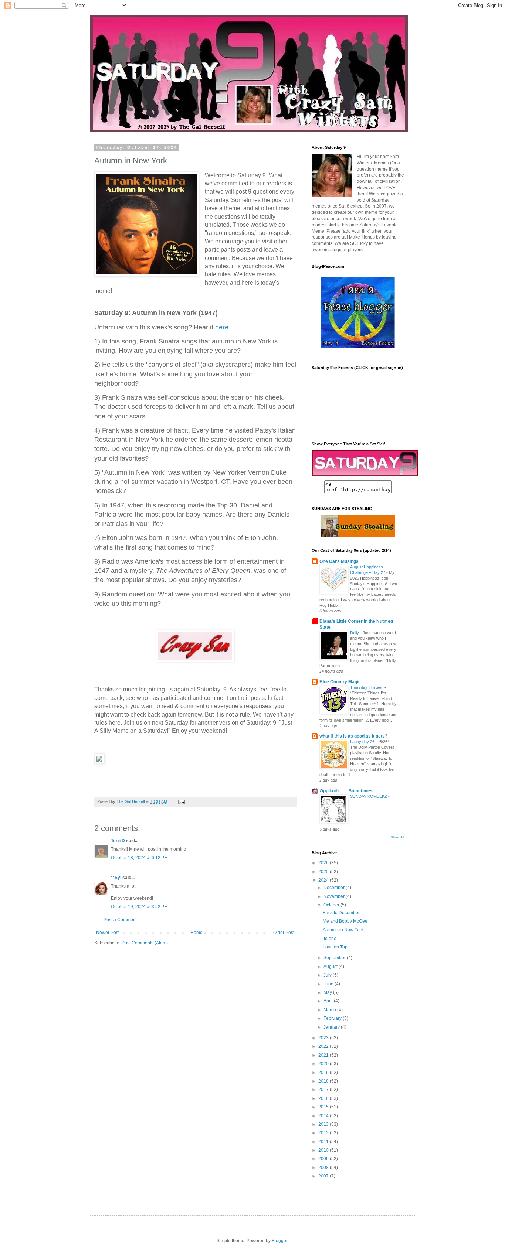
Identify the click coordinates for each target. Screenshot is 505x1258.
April (328, 1001)
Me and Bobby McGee (345, 921)
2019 (324, 1072)
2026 (324, 862)
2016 (324, 1098)
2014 (324, 1115)
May (328, 992)
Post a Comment (120, 919)
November (334, 896)
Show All (397, 837)
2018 (324, 1081)
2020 (324, 1063)
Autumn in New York (343, 929)
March (330, 1009)
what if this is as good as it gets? (353, 736)
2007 (324, 1176)
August (331, 966)
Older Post (283, 932)
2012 (324, 1132)
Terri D (118, 840)
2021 (324, 1055)
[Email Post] (181, 801)
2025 (324, 871)
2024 (324, 880)
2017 (324, 1089)
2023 (324, 1037)
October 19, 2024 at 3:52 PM (139, 906)
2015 (324, 1107)
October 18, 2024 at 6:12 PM (139, 857)
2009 (324, 1158)
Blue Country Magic (340, 681)
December (334, 887)
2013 (324, 1124)
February (333, 1018)
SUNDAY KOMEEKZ (369, 796)
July (328, 975)
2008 (324, 1167)
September (335, 957)
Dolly (355, 632)
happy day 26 (363, 741)
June (329, 984)
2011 (324, 1141)
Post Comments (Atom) (145, 943)
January (332, 1027)
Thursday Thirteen (367, 687)
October (331, 904)
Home (196, 932)
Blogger (279, 1240)
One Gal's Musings (339, 561)
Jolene (329, 938)
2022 (324, 1046)
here (221, 327)
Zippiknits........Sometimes (346, 790)
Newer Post (107, 932)
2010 (324, 1150)
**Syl (116, 877)
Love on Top (335, 947)
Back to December (341, 912)
